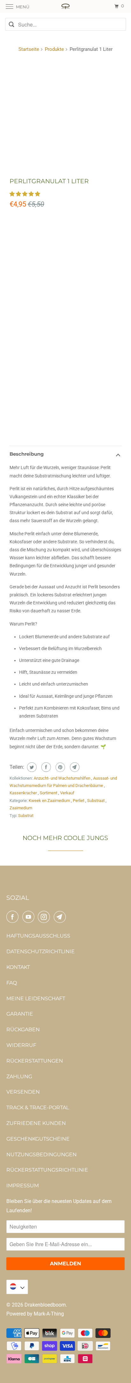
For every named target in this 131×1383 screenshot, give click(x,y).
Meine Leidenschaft (35, 998)
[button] (25, 194)
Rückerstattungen (34, 1061)
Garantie (19, 1014)
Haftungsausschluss (38, 936)
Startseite (28, 49)
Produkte (54, 49)
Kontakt (18, 967)
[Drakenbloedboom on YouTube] (29, 917)
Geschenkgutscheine (38, 1139)
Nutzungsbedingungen (41, 1154)
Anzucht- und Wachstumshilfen (62, 778)
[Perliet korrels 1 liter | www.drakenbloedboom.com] (65, 115)
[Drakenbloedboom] (65, 6)
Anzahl (18, 359)
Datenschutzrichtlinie (40, 951)
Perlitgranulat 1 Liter (49, 181)
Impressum (22, 1186)
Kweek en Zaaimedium (50, 800)
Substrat (25, 815)
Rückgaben (23, 1029)
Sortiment (49, 792)
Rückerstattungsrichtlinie (47, 1170)
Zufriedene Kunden (36, 1123)
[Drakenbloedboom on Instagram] (45, 917)
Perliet (79, 800)
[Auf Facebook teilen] (45, 767)
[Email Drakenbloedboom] (61, 917)
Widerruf (21, 1045)
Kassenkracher (24, 792)
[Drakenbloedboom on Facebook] (13, 917)
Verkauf (67, 792)
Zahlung (19, 1076)
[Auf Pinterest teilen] (59, 767)
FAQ (11, 983)
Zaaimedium (21, 807)
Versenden (23, 1092)
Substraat (96, 800)
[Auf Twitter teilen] (31, 767)
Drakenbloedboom (45, 1305)
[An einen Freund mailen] (73, 767)
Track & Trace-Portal (37, 1107)
